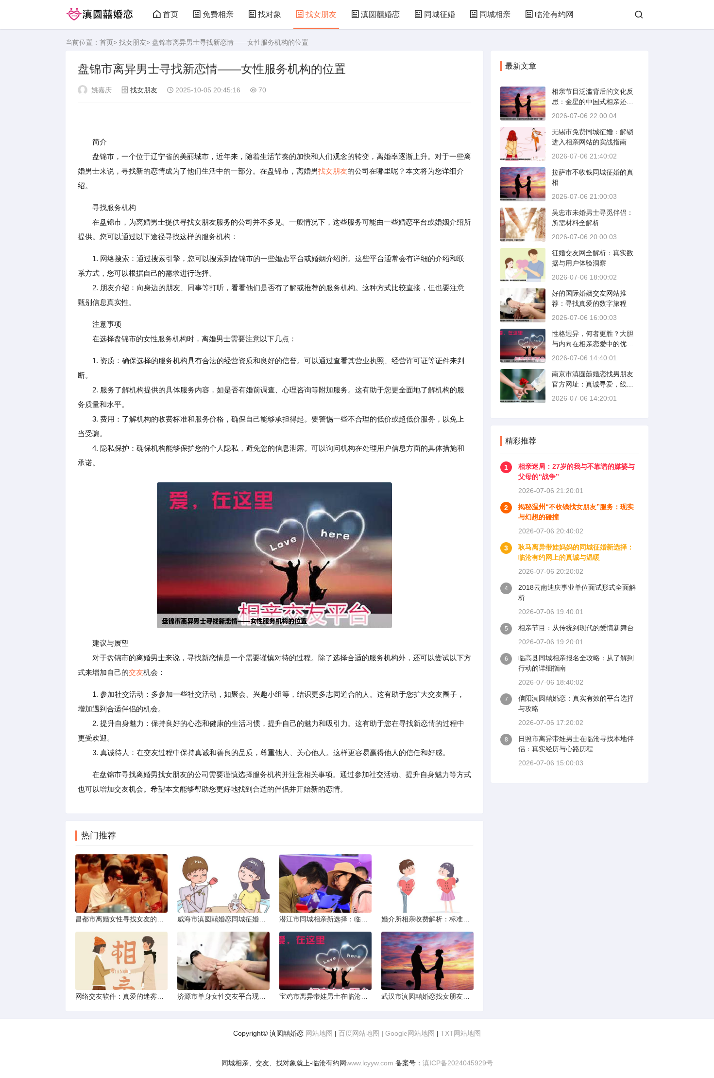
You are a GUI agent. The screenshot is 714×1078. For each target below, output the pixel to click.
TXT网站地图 (461, 1033)
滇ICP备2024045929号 (458, 1063)
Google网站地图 (410, 1033)
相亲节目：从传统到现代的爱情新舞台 (576, 628)
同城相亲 (494, 14)
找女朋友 (321, 14)
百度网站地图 (359, 1033)
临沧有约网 (554, 14)
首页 (170, 14)
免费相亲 (218, 14)
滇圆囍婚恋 (380, 14)
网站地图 (319, 1033)
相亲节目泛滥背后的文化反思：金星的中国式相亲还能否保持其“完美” (592, 102)
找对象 (269, 14)
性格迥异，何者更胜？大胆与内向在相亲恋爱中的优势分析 (592, 344)
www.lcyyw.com (369, 1063)
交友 (136, 672)
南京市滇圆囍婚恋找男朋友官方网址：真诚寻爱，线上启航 (592, 384)
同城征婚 (439, 14)
